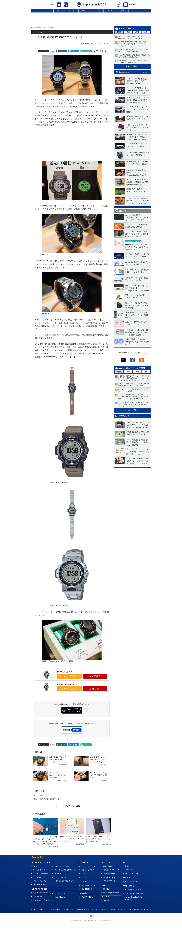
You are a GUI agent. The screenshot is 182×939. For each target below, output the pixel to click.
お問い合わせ (55, 909)
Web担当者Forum (39, 870)
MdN (103, 885)
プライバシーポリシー (99, 909)
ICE (124, 862)
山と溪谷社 (83, 881)
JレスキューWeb (109, 877)
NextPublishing (59, 897)
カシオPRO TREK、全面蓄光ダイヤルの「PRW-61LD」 (58, 759)
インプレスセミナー (61, 877)
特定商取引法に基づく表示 (142, 909)
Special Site (124, 72)
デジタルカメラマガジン (41, 893)
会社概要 (112, 909)
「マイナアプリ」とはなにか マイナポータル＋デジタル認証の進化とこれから (138, 451)
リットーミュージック (89, 866)
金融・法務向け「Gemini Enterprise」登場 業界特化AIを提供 (137, 341)
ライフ (84, 11)
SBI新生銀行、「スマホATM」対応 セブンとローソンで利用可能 (137, 314)
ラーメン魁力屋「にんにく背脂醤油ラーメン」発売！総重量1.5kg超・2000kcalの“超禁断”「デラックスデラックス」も (134, 404)
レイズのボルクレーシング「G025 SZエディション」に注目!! (137, 109)
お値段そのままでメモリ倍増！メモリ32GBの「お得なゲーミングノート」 (137, 127)
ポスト (45, 51)
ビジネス (72, 11)
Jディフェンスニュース (111, 870)
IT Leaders (37, 877)
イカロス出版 (106, 862)
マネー (109, 11)
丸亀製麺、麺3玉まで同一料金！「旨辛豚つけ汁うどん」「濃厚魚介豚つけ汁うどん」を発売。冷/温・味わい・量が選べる (133, 378)
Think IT (36, 866)
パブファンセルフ (131, 881)
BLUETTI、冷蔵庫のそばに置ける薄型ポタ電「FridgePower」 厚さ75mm (137, 288)
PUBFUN (126, 878)
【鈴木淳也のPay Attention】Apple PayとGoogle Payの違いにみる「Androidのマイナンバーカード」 (133, 44)
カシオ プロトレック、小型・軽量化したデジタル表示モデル (99, 759)
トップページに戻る (72, 806)
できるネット (37, 896)
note (87, 51)
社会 (122, 11)
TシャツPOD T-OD (88, 873)
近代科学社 (83, 893)
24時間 (128, 32)
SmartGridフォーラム (61, 866)
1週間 (137, 32)
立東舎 (84, 877)
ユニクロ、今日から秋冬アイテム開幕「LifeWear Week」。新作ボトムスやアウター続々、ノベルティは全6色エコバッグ (133, 397)
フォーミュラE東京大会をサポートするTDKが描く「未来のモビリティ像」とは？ (137, 90)
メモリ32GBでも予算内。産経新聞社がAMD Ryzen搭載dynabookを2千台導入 (137, 182)
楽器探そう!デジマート (89, 870)
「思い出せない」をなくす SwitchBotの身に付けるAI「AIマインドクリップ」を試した (45, 841)
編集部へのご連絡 (83, 909)
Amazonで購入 (69, 676)
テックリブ (105, 897)
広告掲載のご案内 (69, 909)
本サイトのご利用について (40, 909)
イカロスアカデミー (110, 881)
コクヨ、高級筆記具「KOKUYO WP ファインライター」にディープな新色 (136, 217)
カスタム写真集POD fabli (134, 893)
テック (59, 11)
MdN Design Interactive (111, 893)
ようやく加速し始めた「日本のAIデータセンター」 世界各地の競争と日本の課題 (136, 233)
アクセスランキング (126, 28)
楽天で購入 (95, 676)
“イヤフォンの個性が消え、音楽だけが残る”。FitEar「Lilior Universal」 (137, 81)
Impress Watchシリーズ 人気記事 (132, 368)
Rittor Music (84, 862)
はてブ (75, 51)
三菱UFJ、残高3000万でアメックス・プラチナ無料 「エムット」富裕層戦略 (98, 839)
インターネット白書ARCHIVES (43, 900)
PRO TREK (38, 796)
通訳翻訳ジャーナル (110, 873)
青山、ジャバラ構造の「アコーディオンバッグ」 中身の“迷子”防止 (136, 305)
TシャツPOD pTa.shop (133, 890)
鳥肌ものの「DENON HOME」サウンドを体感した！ (136, 191)
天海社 (127, 866)
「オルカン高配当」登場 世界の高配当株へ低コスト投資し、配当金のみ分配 (136, 332)
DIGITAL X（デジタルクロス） (64, 881)
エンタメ (97, 11)
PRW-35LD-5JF (65, 672)
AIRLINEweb (107, 866)
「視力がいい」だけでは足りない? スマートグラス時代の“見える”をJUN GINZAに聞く (137, 424)
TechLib (106, 901)
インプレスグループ (124, 909)
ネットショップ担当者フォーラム (65, 870)
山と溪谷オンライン (88, 885)
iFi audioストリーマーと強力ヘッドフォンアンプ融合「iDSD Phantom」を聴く (137, 136)
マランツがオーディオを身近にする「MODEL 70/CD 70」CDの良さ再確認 (137, 99)
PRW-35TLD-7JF (66, 684)
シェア (63, 51)
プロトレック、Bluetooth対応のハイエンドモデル (58, 775)
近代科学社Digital (87, 897)
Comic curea (129, 870)
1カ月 (146, 32)
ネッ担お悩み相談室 (40, 885)
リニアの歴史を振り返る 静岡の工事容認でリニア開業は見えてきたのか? (137, 442)
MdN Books (107, 889)
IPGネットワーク (129, 886)
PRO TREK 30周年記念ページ (46, 799)
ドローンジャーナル (40, 881)
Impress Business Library (62, 873)
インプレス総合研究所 (40, 873)
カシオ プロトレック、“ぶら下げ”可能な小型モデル (99, 775)
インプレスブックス (61, 893)
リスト (52, 51)
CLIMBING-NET (87, 889)
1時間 (119, 32)
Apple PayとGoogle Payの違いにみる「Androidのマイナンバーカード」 (137, 246)
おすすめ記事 (124, 416)
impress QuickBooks (132, 873)
